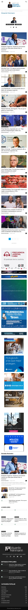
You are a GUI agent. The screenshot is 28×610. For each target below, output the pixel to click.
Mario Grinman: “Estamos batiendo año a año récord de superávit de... (13, 150)
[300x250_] (14, 443)
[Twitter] (14, 27)
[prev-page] (2, 539)
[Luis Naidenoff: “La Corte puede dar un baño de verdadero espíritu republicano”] (14, 80)
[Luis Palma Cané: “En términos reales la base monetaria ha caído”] (14, 161)
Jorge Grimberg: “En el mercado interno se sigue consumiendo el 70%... (14, 190)
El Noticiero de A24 (5, 126)
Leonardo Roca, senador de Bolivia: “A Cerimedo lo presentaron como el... (12, 210)
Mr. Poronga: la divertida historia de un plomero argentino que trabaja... (6, 534)
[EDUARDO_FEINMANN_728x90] (14, 272)
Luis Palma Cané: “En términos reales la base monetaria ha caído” (13, 170)
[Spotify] (14, 556)
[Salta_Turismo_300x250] (14, 399)
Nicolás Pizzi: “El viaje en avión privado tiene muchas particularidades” (13, 69)
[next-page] (18, 239)
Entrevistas (3, 44)
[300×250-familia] (14, 346)
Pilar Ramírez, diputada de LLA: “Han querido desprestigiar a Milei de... (12, 129)
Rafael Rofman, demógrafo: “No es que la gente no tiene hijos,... (13, 109)
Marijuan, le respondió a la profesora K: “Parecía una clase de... (20, 534)
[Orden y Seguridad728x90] (14, 333)
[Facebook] (7, 556)
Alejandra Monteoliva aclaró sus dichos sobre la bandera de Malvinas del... (13, 230)
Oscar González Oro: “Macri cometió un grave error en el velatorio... (21, 520)
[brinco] (14, 276)
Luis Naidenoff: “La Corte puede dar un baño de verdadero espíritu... (13, 89)
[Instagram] (11, 27)
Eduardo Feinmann (5, 51)
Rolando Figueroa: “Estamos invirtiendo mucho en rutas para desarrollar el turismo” (13, 48)
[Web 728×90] (14, 303)
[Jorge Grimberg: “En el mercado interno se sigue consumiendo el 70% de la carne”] (14, 181)
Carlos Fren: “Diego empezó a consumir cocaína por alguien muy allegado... (7, 520)
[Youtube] (17, 27)
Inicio (2, 11)
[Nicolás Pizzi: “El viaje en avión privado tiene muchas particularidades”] (14, 60)
